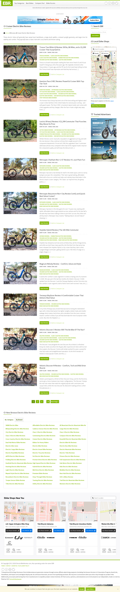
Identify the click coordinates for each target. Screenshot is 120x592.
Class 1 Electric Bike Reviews (60, 336)
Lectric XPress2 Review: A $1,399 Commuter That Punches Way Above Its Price (63, 122)
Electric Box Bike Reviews (68, 446)
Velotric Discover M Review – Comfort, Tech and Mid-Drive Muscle (63, 366)
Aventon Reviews (45, 90)
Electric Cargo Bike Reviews (15, 449)
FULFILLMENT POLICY (23, 566)
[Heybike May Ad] (104, 139)
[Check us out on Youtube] (106, 3)
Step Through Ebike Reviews (48, 98)
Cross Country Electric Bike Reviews (18, 439)
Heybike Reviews (44, 236)
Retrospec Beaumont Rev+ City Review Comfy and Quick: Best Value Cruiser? (62, 194)
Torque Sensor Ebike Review (15, 480)
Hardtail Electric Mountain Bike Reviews (19, 463)
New (21, 412)
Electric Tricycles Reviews (41, 453)
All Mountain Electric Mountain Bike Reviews (75, 425)
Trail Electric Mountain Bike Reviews (72, 480)
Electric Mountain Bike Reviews (70, 449)
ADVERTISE (14, 566)
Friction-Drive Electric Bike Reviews (45, 460)
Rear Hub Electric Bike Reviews (49, 170)
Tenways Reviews (45, 304)
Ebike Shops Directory (98, 106)
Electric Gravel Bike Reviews (42, 449)
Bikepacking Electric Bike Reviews (17, 429)
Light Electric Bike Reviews (15, 470)
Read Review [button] (44, 74)
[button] (57, 74)
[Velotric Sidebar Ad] (104, 161)
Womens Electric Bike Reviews (70, 484)
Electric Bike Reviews (65, 60)
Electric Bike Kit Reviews (68, 442)
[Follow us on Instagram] (113, 3)
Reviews (13, 33)
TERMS (3, 566)
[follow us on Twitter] (116, 3)
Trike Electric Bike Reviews (15, 484)
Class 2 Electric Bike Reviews (59, 55)
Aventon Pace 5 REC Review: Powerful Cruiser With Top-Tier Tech (62, 82)
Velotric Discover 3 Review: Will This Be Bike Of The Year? (62, 329)
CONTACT (8, 566)
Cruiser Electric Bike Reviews (49, 60)
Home (7, 33)
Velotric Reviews (45, 336)
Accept (82, 589)
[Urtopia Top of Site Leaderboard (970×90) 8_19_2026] (60, 23)
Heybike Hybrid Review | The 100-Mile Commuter (59, 230)
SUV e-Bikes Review (66, 477)
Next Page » (55, 402)
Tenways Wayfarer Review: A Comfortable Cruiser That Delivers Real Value (62, 296)
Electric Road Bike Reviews (15, 453)
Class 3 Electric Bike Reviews (48, 58)
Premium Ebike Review (40, 473)
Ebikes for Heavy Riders (41, 442)
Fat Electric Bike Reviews (41, 456)
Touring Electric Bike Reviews (43, 480)
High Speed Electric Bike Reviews (44, 463)
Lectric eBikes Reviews (46, 130)
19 (48, 401)
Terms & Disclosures (15, 579)
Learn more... (90, 589)
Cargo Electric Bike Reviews (69, 429)
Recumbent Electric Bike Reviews (17, 477)
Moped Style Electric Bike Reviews (17, 473)
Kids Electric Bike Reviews (68, 467)
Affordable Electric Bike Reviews (61, 90)
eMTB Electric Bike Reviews (15, 456)
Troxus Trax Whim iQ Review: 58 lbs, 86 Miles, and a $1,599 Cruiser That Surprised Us (63, 48)
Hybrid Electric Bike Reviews (48, 240)
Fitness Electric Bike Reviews (70, 456)
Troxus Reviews (44, 55)
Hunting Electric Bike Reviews (16, 467)
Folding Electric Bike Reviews (16, 460)
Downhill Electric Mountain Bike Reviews (73, 439)
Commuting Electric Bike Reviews (68, 58)
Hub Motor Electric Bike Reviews (64, 96)
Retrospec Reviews (45, 166)
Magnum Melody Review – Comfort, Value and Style (60, 264)
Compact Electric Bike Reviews (70, 436)
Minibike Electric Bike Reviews (70, 470)
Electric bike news (12, 446)
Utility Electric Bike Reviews (42, 484)
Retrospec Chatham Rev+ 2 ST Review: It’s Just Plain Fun (62, 160)
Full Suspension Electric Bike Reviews (72, 460)
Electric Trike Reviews (67, 453)
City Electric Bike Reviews (47, 91)
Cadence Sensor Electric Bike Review (45, 429)
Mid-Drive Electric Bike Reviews (49, 376)
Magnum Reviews (45, 270)
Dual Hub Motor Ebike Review (15, 442)
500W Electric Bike (12, 425)
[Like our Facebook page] (109, 3)
